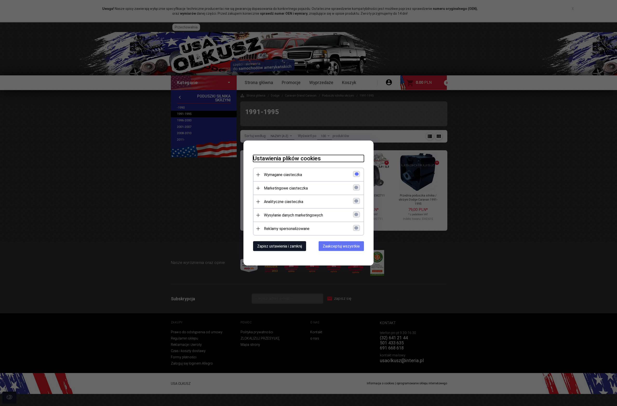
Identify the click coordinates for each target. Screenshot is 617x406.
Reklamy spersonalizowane (286, 228)
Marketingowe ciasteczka (286, 188)
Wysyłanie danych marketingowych (293, 215)
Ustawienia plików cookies (287, 158)
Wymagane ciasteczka (283, 174)
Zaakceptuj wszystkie (341, 246)
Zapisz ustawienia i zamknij (279, 246)
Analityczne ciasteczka (283, 201)
